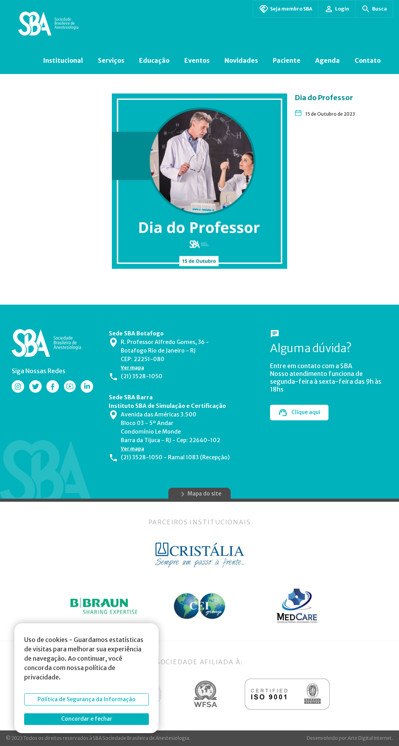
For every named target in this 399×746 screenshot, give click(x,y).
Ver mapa (132, 367)
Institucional (63, 60)
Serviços (111, 60)
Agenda (327, 60)
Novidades (241, 60)
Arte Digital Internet (370, 738)
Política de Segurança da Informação (86, 699)
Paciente (286, 60)
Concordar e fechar (86, 718)
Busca (379, 9)
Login (342, 9)
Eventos (197, 60)
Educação (154, 60)
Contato (368, 60)
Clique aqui (305, 412)
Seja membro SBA (291, 9)
